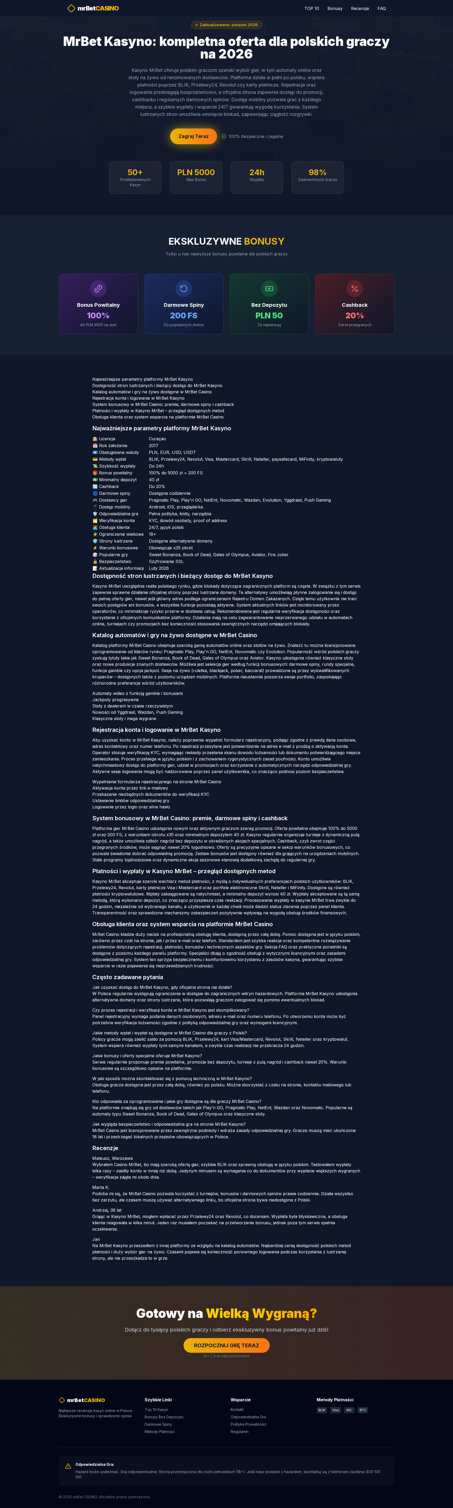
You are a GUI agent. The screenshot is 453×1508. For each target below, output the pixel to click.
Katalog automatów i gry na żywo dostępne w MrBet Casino (152, 391)
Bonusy (335, 8)
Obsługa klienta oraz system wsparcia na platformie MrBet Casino (158, 417)
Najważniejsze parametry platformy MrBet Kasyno (142, 379)
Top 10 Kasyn (156, 1409)
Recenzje (360, 8)
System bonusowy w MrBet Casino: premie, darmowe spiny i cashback (163, 404)
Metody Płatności (160, 1431)
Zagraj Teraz (194, 136)
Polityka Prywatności (248, 1424)
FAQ (382, 8)
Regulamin (240, 1431)
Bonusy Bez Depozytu (164, 1417)
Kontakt (237, 1409)
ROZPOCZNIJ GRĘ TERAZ (226, 1345)
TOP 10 (311, 8)
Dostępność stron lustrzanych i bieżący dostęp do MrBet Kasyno (157, 385)
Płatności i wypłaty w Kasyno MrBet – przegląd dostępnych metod (158, 410)
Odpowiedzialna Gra (248, 1417)
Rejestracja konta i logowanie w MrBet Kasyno (138, 398)
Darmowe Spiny (158, 1424)
